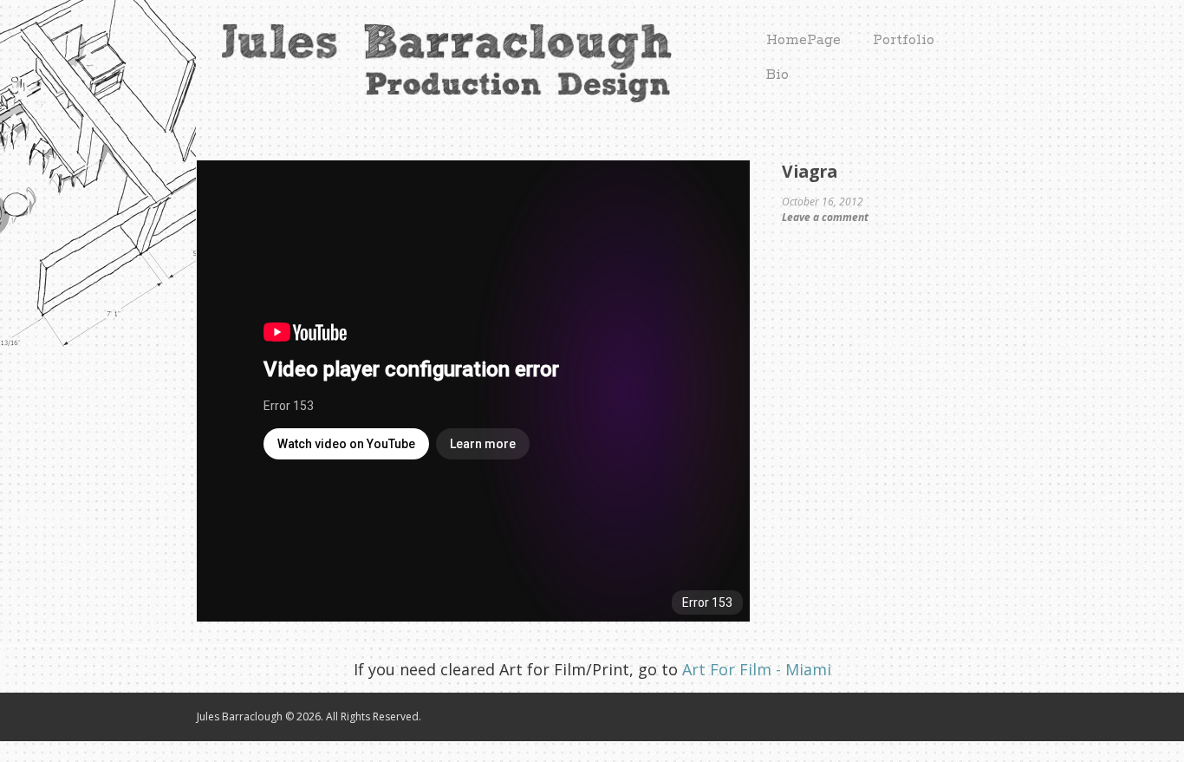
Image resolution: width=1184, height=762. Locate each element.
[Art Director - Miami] (434, 95)
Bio (777, 75)
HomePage (803, 40)
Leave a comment (825, 217)
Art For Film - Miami (754, 669)
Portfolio (903, 40)
